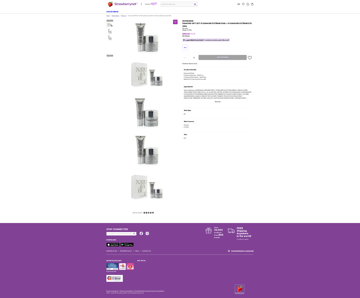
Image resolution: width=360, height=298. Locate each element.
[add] (194, 57)
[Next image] (110, 56)
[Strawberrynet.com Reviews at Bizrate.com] (112, 269)
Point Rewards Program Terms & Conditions (149, 291)
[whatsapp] (153, 213)
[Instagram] (147, 233)
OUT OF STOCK (222, 57)
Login (187, 40)
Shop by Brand (112, 11)
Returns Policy (126, 251)
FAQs (137, 251)
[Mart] (151, 5)
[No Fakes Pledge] (130, 268)
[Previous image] (110, 21)
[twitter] (148, 213)
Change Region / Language (242, 251)
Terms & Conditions (126, 291)
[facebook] (144, 213)
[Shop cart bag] (252, 4)
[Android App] (127, 246)
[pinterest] (146, 213)
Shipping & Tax (111, 251)
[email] (151, 213)
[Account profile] (247, 4)
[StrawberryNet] (122, 4)
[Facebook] (141, 233)
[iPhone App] (113, 246)
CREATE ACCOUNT (197, 40)
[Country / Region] (238, 4)
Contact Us (146, 251)
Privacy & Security (112, 291)
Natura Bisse (187, 21)
